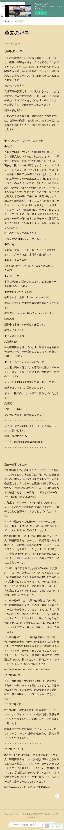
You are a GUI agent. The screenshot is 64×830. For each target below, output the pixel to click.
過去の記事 (19, 20)
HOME (6, 20)
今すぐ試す (41, 13)
